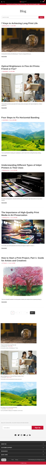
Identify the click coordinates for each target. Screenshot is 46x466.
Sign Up (37, 427)
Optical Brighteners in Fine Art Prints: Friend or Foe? (12, 376)
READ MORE (4, 56)
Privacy (16, 459)
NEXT (32, 312)
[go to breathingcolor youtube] (24, 435)
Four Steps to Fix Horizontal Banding (20, 117)
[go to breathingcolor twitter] (18, 435)
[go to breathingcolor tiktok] (27, 435)
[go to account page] (41, 2)
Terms (12, 459)
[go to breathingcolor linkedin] (30, 435)
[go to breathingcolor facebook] (16, 435)
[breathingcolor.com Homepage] (23, 2)
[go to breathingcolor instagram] (21, 435)
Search (41, 17)
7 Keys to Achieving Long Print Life (19, 23)
